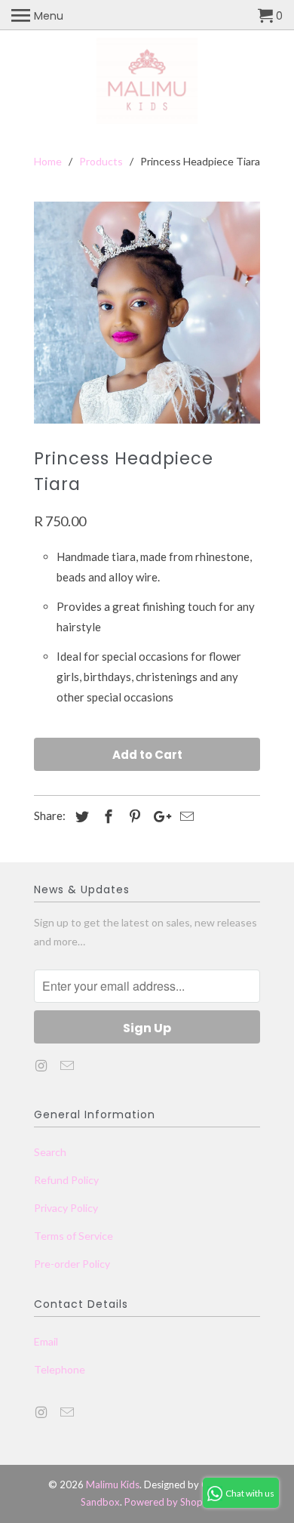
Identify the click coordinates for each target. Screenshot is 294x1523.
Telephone (59, 1369)
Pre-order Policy (72, 1263)
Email (46, 1341)
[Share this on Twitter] (80, 816)
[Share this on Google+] (158, 816)
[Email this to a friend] (185, 816)
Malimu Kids (112, 1484)
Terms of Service (73, 1235)
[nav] (37, 15)
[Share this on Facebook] (106, 816)
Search (50, 1151)
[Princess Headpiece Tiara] (147, 313)
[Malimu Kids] (147, 83)
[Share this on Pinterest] (133, 816)
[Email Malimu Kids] (68, 1065)
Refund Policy (66, 1179)
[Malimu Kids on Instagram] (42, 1065)
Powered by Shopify (168, 1502)
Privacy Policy (66, 1207)
